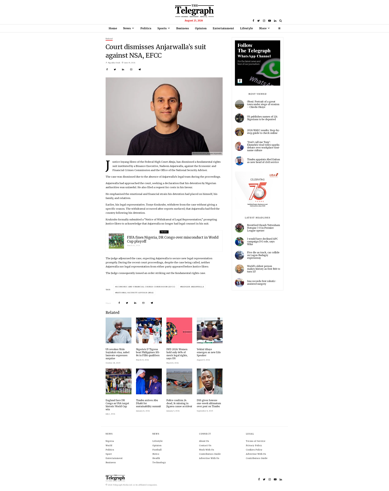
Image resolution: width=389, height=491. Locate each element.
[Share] (107, 69)
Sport (109, 454)
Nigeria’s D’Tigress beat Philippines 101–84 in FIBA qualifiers (148, 352)
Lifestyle (246, 28)
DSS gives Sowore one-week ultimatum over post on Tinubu (209, 403)
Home (113, 28)
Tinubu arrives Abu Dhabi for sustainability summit (148, 403)
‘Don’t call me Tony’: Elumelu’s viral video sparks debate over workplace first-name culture (263, 146)
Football (157, 450)
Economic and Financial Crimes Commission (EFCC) (145, 287)
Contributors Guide (210, 454)
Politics (145, 28)
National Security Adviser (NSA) (135, 293)
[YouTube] (269, 20)
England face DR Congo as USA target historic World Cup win (117, 405)
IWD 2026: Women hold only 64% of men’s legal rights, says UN (177, 354)
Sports (162, 28)
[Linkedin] (275, 20)
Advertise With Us (209, 458)
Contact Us (205, 445)
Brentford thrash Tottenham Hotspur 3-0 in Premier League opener (263, 228)
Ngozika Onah (114, 63)
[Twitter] (258, 20)
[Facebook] (253, 20)
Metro (155, 454)
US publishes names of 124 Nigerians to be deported (262, 118)
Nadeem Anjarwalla (192, 287)
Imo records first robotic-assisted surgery (261, 282)
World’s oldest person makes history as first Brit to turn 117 (263, 269)
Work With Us (206, 450)
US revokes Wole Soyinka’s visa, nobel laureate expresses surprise (117, 354)
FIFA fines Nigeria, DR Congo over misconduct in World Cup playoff (173, 239)
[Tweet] (115, 69)
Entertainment (223, 28)
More (263, 28)
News (127, 28)
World (109, 445)
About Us (204, 441)
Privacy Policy (254, 445)
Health (156, 458)
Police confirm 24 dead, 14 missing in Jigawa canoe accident (179, 403)
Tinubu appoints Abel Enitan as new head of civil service (263, 161)
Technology (159, 462)
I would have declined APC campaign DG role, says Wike (262, 242)
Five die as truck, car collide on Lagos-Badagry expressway (263, 255)
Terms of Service (255, 441)
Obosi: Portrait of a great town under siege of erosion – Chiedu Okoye (263, 104)
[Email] (131, 69)
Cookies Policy (254, 450)
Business (182, 28)
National (109, 38)
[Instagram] (264, 20)
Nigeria (110, 441)
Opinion (201, 28)
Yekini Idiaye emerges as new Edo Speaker (209, 352)
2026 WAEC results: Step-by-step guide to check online (263, 131)
